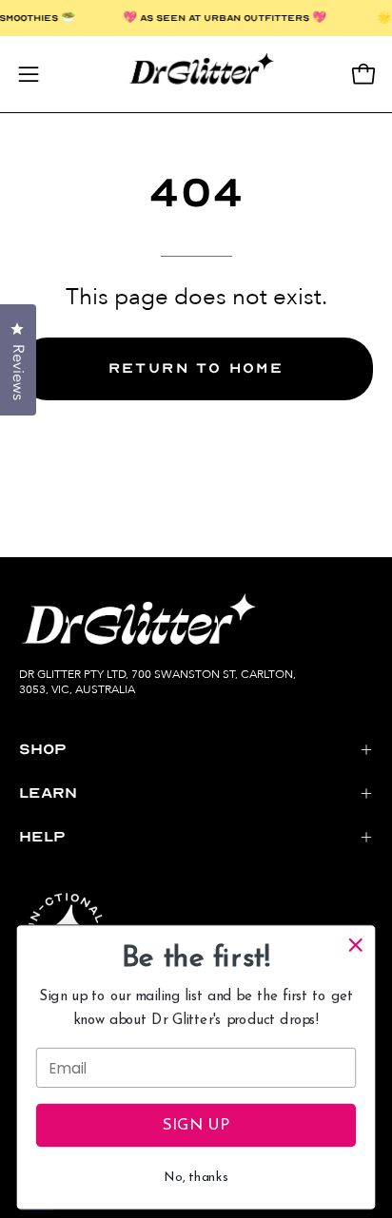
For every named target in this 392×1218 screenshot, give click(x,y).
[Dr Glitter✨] (196, 74)
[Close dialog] (355, 944)
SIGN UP (196, 1125)
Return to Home (196, 368)
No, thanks (195, 1177)
